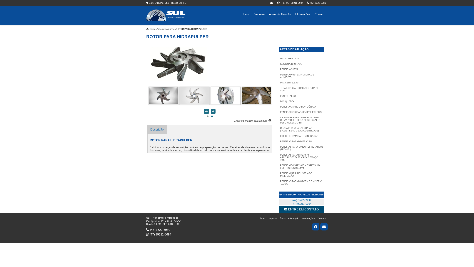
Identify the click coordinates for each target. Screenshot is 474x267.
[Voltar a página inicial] (166, 15)
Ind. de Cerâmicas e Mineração (299, 136)
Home (245, 14)
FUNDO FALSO (288, 96)
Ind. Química (287, 101)
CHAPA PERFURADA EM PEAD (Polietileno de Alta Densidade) (299, 129)
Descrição (157, 129)
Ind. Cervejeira (289, 82)
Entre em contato (303, 209)
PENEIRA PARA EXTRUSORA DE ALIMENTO (297, 76)
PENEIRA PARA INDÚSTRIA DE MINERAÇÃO (296, 174)
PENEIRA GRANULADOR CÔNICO (298, 107)
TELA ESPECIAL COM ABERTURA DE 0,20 (299, 89)
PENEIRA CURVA (289, 69)
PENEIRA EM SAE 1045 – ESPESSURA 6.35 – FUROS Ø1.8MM (300, 166)
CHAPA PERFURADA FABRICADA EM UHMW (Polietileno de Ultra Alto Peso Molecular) (300, 120)
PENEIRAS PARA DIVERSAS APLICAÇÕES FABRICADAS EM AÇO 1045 (299, 157)
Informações (302, 14)
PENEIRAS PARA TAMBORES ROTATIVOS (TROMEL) (301, 148)
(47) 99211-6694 (294, 2)
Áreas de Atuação (280, 14)
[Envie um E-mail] (271, 2)
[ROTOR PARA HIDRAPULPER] (178, 63)
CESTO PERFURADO (291, 64)
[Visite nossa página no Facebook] (278, 2)
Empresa (259, 14)
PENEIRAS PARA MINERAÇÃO (296, 141)
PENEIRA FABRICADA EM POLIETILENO (301, 112)
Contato (319, 14)
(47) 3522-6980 (317, 2)
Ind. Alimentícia (289, 58)
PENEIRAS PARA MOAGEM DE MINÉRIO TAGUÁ (301, 182)
